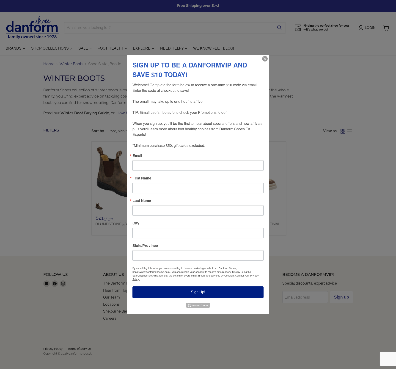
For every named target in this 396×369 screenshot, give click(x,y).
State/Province (145, 245)
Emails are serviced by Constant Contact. (221, 275)
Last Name (141, 200)
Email (137, 155)
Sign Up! (198, 292)
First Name (141, 178)
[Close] (265, 59)
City (135, 223)
